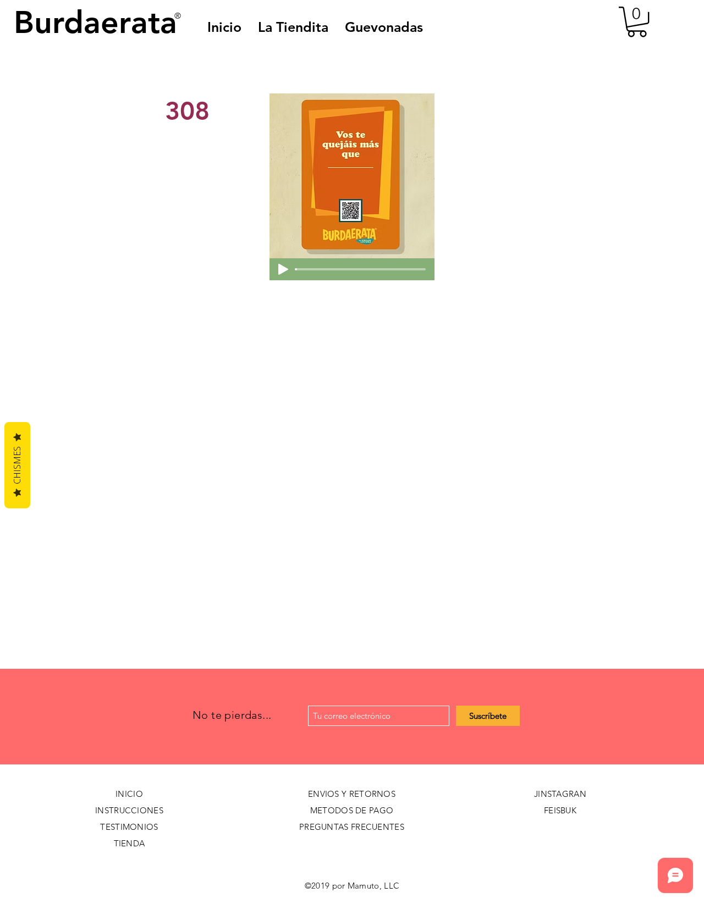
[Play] (283, 269)
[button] (384, 27)
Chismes (17, 465)
